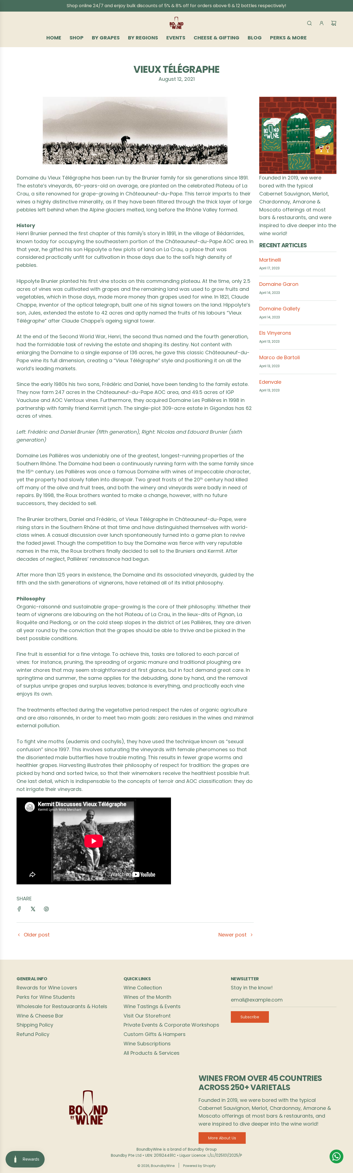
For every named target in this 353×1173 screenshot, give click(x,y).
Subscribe (249, 1017)
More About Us (222, 1138)
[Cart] (334, 23)
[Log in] (321, 23)
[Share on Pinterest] (46, 910)
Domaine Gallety (279, 308)
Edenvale (270, 382)
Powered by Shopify (199, 1165)
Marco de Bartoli (279, 357)
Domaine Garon (278, 284)
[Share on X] (33, 910)
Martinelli (270, 259)
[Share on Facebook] (19, 910)
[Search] (309, 23)
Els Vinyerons (275, 332)
